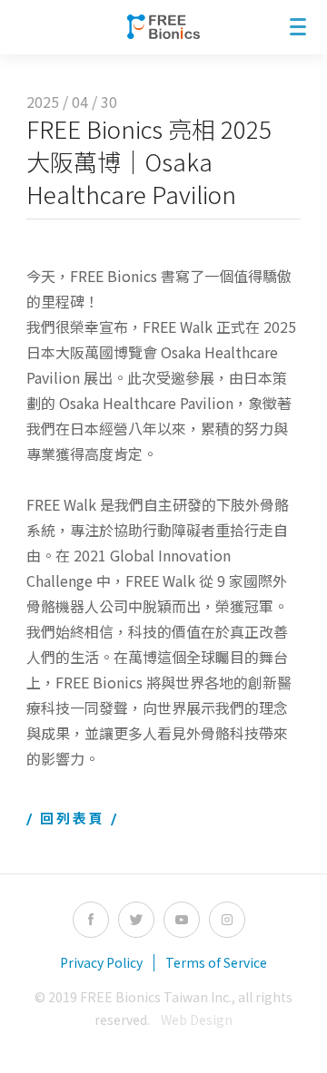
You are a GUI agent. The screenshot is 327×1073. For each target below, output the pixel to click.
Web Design (197, 1020)
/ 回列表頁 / (72, 818)
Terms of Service (216, 962)
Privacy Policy (101, 962)
